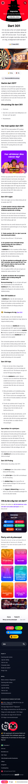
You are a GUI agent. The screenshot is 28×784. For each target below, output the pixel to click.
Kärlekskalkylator (6, 693)
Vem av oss (4, 662)
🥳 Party (10, 73)
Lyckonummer (5, 685)
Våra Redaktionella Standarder (9, 758)
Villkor (3, 761)
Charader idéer (5, 665)
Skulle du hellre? (5, 668)
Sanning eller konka (6, 657)
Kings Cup (4, 670)
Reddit (11, 529)
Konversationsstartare (10, 699)
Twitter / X (9, 525)
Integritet (3, 764)
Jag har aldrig (5, 660)
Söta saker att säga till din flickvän (11, 714)
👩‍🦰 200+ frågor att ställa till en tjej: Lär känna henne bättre (12, 703)
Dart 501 (19, 312)
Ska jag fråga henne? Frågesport (10, 706)
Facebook (10, 521)
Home (9, 617)
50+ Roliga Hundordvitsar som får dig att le (13, 709)
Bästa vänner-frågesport (8, 680)
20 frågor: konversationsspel (9, 717)
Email (19, 529)
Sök (4, 644)
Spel (3, 676)
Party (3, 653)
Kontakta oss (4, 751)
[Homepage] (2, 2)
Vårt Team (4, 755)
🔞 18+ (18, 73)
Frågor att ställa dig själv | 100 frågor (12, 712)
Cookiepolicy (4, 768)
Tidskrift (17, 617)
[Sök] (25, 3)
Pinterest (20, 521)
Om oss (3, 748)
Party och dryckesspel (10, 619)
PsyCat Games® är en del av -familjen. (12, 774)
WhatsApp (21, 525)
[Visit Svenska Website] (9, 726)
